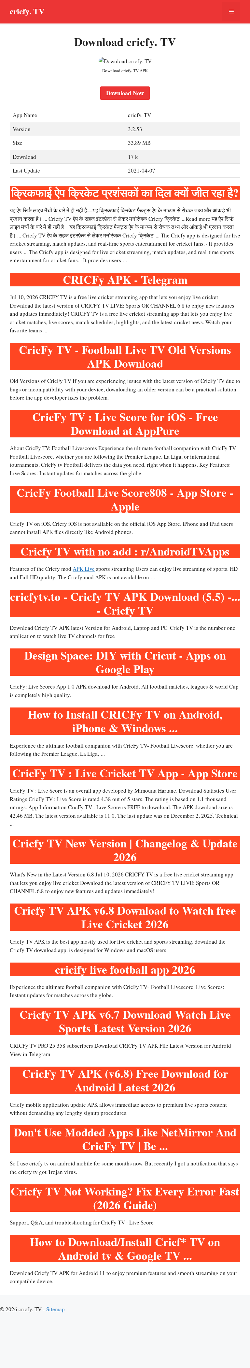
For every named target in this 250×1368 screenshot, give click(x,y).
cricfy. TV (27, 11)
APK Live (84, 568)
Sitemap (55, 1309)
